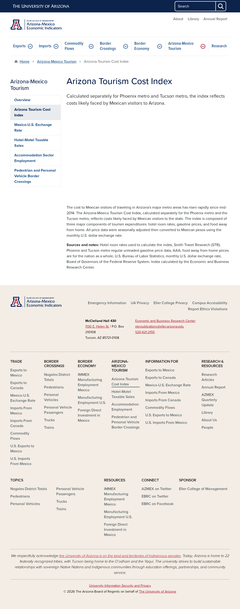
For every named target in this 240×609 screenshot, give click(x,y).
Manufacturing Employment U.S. (92, 400)
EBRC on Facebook (157, 504)
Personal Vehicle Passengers (58, 410)
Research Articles (209, 377)
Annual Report (215, 19)
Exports (19, 46)
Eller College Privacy (171, 303)
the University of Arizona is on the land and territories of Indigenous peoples (120, 556)
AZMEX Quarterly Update (209, 399)
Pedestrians (54, 387)
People (207, 427)
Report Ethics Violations (207, 309)
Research (219, 46)
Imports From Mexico (21, 411)
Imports (45, 46)
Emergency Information (107, 303)
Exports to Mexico (18, 373)
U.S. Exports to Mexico (22, 449)
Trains (49, 427)
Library (193, 19)
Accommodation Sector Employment (34, 158)
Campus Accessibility (209, 303)
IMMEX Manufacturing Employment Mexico (90, 382)
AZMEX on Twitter (156, 489)
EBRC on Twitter (155, 496)
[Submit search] (221, 6)
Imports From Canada (21, 423)
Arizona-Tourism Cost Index (125, 382)
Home (25, 61)
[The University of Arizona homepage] (41, 6)
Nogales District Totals (57, 377)
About (178, 19)
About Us (209, 420)
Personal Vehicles (51, 397)
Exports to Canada (18, 385)
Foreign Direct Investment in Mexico (89, 415)
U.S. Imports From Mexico (20, 461)
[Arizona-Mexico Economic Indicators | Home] (45, 24)
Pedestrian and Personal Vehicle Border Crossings (35, 176)
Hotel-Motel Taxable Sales (31, 143)
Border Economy (141, 46)
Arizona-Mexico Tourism (181, 46)
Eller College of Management (203, 489)
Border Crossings (108, 46)
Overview (22, 100)
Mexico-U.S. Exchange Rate (33, 127)
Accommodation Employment (125, 407)
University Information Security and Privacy (120, 586)
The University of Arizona (157, 592)
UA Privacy (140, 303)
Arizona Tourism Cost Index (32, 112)
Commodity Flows (74, 46)
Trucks (49, 420)
